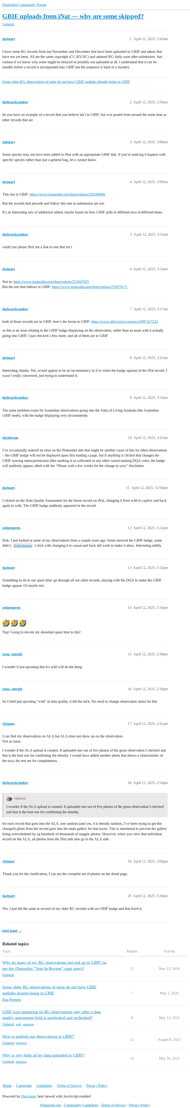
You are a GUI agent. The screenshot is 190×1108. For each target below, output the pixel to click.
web (18, 1024)
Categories (24, 1086)
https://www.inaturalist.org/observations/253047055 (51, 282)
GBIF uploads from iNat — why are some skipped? (73, 16)
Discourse (28, 1096)
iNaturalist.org (50, 1105)
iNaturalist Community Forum (24, 5)
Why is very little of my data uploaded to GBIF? (43, 1055)
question (28, 1024)
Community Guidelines (81, 1105)
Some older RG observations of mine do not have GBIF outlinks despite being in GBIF (66, 82)
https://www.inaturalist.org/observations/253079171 (89, 287)
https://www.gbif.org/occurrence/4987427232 (124, 322)
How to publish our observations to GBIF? (38, 1036)
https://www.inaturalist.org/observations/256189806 (67, 194)
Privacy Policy (97, 1086)
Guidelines (44, 1086)
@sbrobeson (23, 545)
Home (7, 1086)
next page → (12, 931)
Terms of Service (69, 1086)
